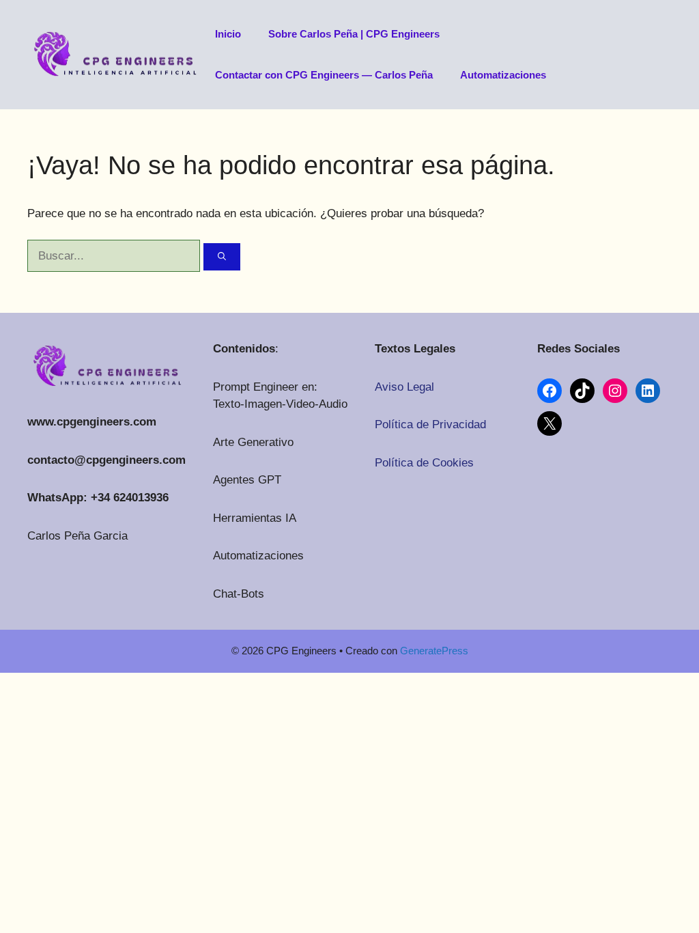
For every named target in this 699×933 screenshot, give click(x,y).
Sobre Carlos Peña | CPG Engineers (354, 34)
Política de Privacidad (430, 424)
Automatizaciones (503, 75)
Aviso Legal (404, 386)
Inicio (228, 34)
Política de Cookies (424, 462)
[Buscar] (221, 256)
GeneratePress (434, 650)
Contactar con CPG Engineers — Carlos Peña (324, 75)
